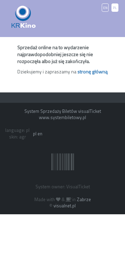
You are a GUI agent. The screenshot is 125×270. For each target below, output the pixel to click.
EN (105, 7)
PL (115, 7)
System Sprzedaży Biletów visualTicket (62, 111)
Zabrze (84, 199)
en (40, 133)
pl (34, 133)
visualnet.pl (64, 205)
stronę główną (92, 71)
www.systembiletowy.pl (62, 117)
